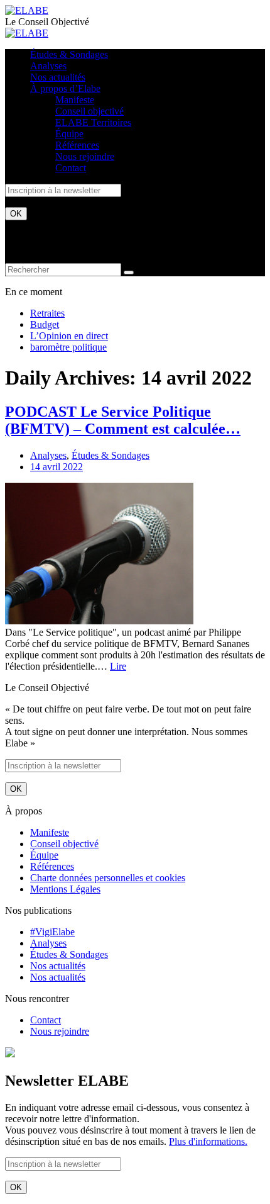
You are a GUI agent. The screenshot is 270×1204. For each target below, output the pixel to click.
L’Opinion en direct (69, 335)
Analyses (48, 65)
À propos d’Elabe (65, 88)
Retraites (47, 313)
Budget (44, 324)
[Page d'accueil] (26, 10)
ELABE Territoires (93, 122)
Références (77, 145)
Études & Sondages (69, 54)
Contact (70, 167)
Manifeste (74, 99)
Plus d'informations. (208, 1141)
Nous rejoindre (84, 156)
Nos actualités (57, 77)
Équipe (69, 133)
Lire (118, 666)
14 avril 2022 (56, 466)
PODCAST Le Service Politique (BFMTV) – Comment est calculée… (122, 420)
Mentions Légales (65, 889)
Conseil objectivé (89, 111)
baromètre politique (68, 347)
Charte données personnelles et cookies (107, 877)
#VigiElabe (52, 931)
